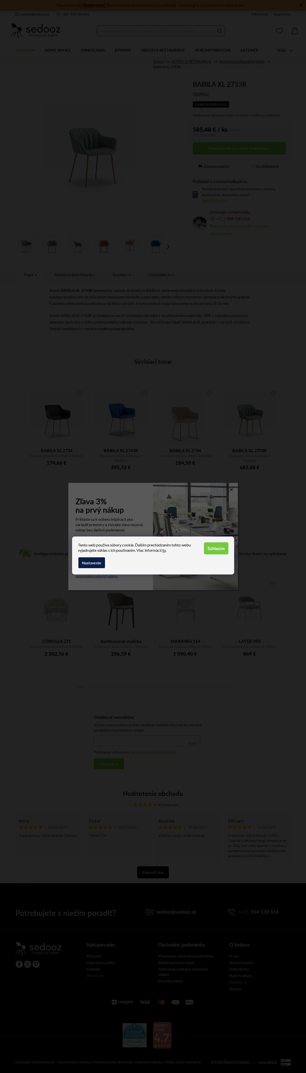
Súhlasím (216, 548)
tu (164, 550)
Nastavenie (91, 563)
